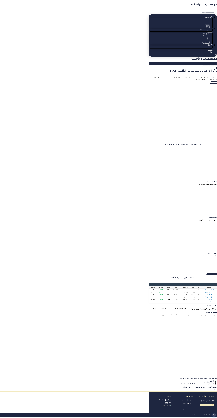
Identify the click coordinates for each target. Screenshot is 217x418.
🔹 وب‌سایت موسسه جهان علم (187, 400)
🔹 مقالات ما (190, 401)
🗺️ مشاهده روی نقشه (167, 405)
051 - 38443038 (168, 402)
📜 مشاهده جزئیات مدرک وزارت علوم (207, 404)
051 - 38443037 (168, 400)
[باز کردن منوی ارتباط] (214, 415)
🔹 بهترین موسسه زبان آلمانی (188, 403)
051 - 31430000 (168, 403)
